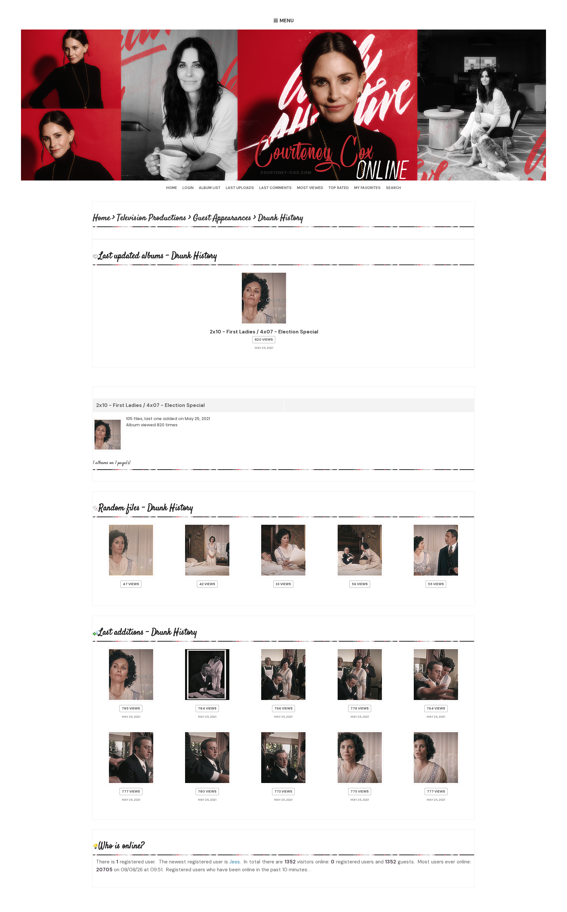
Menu (287, 20)
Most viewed (310, 187)
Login (188, 187)
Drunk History (281, 218)
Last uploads (240, 187)
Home (171, 187)
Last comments (275, 187)
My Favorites (367, 187)
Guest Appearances (223, 218)
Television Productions (152, 218)
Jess (234, 853)
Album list (209, 187)
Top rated (338, 187)
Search (393, 187)
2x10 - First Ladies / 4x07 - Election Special (150, 404)
